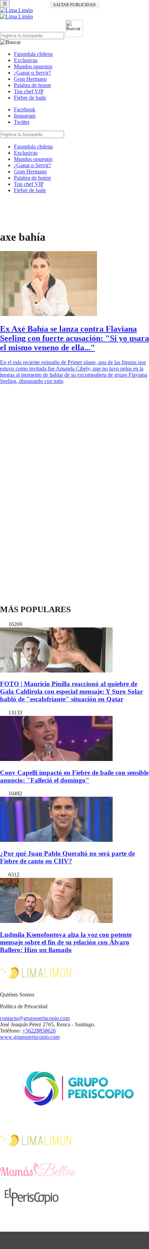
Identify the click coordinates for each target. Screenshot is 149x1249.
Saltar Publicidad (74, 4)
